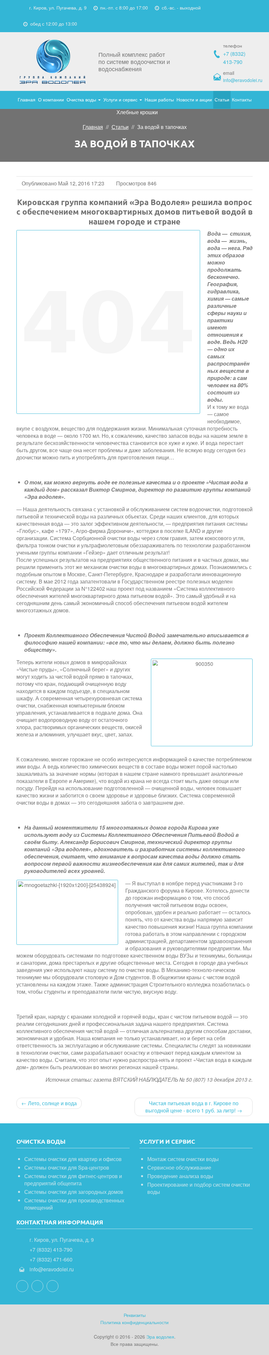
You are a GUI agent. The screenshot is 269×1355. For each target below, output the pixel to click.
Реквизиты (135, 1315)
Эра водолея (160, 1336)
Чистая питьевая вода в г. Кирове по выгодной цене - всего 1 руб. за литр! (193, 1106)
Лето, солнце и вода (49, 1103)
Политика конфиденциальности (134, 1322)
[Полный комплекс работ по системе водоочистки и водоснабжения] (52, 61)
